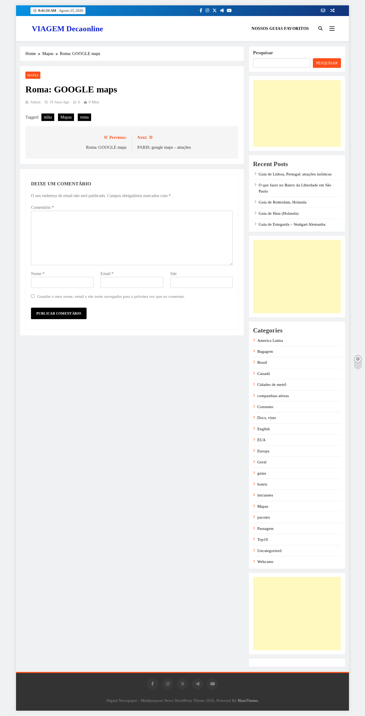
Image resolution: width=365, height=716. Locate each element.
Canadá (263, 373)
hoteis (262, 484)
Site (173, 273)
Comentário (42, 207)
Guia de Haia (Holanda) (278, 213)
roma (84, 117)
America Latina (270, 340)
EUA (261, 440)
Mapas (32, 75)
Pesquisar (263, 52)
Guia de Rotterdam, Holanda (282, 202)
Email (107, 273)
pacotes (263, 517)
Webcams (265, 562)
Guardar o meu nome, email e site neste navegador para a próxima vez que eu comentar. (111, 296)
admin (35, 102)
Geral (261, 462)
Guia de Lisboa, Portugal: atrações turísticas (295, 174)
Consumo (265, 407)
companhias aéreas (273, 396)
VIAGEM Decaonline (67, 28)
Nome (38, 273)
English (263, 429)
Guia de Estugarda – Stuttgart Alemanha (292, 224)
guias (261, 473)
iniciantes (265, 495)
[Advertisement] (297, 113)
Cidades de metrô (271, 384)
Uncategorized (269, 551)
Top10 (262, 539)
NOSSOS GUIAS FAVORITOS (280, 28)
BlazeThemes (248, 700)
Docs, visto (266, 418)
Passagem (265, 528)
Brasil (262, 362)
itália (48, 117)
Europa (263, 451)
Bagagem (265, 351)
